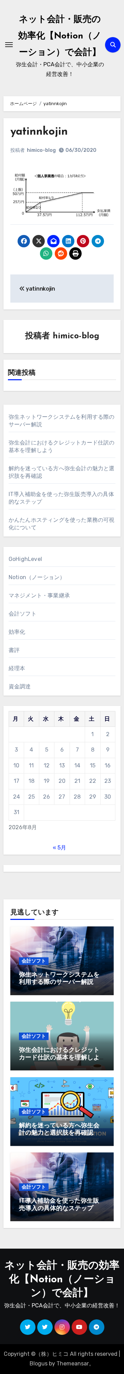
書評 (14, 650)
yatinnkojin (39, 131)
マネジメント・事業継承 (39, 595)
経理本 (17, 668)
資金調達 (20, 686)
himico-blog (41, 150)
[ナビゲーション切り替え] (8, 45)
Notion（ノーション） (37, 577)
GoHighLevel (25, 559)
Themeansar (72, 1363)
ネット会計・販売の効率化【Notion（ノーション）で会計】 (60, 36)
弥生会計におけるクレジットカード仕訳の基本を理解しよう (59, 1057)
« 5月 (59, 847)
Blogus (39, 1363)
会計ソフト (23, 613)
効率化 (17, 632)
